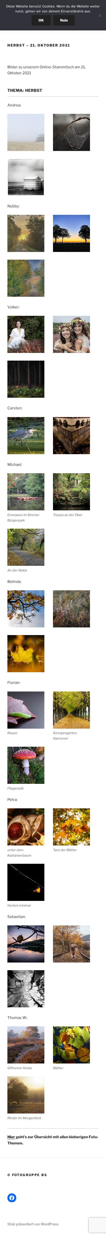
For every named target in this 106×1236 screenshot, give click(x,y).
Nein (64, 20)
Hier (11, 1137)
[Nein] (99, 15)
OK (41, 20)
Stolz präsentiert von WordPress (32, 1224)
